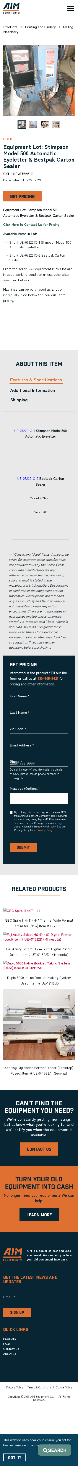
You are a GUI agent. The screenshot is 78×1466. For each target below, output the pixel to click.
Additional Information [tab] (32, 390)
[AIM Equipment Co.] (10, 8)
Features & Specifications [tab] (36, 379)
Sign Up (17, 1312)
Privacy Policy (45, 830)
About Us (9, 1353)
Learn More (39, 1215)
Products (10, 26)
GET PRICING (22, 196)
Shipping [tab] (19, 399)
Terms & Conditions (39, 1387)
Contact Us (39, 1149)
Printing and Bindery (40, 26)
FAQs (7, 1343)
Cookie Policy (64, 1387)
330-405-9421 (47, 678)
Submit (23, 847)
